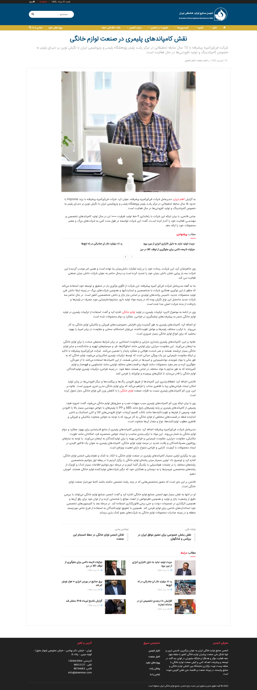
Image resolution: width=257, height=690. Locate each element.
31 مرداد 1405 (163, 570)
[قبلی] (131, 257)
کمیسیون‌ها (182, 28)
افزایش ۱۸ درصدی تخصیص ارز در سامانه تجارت (154, 603)
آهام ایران (179, 199)
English (43, 1)
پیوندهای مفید (55, 28)
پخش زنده (74, 28)
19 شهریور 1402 (219, 61)
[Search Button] (33, 14)
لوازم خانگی (128, 312)
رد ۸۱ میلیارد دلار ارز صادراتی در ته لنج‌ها (101, 244)
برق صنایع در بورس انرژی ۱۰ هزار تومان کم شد (82, 583)
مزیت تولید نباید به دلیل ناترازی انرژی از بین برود (169, 244)
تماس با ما (37, 28)
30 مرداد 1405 (163, 589)
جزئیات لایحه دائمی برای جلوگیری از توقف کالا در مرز (167, 249)
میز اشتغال (91, 28)
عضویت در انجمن (159, 28)
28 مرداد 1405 (93, 589)
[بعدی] (125, 257)
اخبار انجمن (190, 61)
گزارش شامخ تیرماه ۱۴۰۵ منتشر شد (84, 601)
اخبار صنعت (202, 61)
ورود (31, 1)
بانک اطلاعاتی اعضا (111, 28)
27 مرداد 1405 (93, 605)
